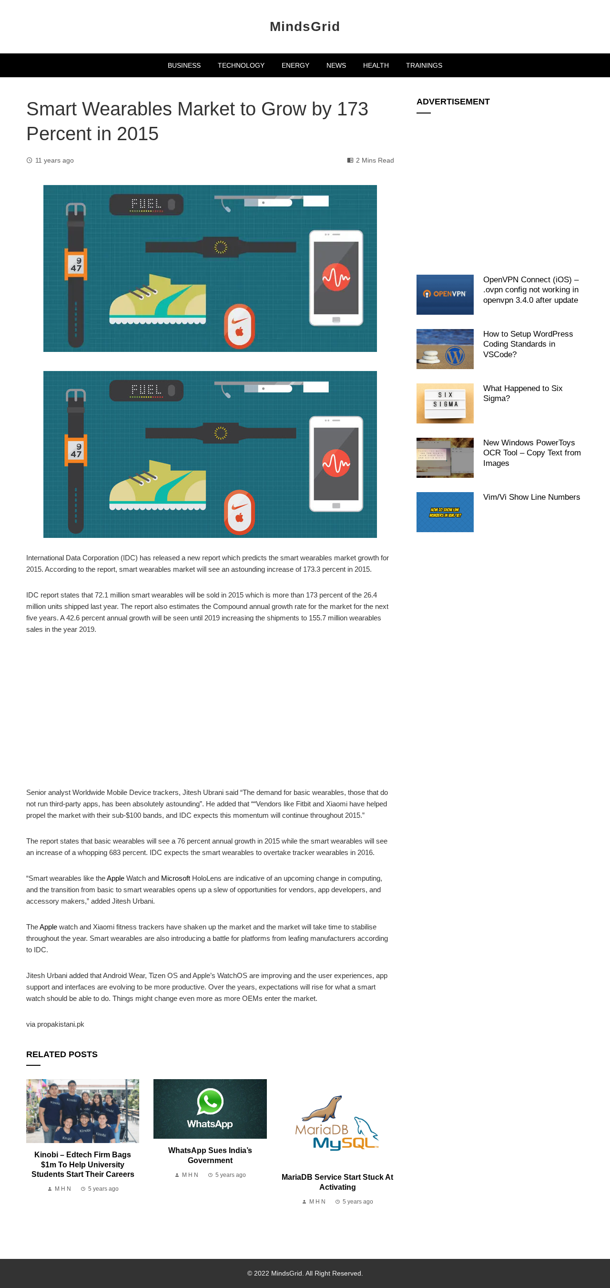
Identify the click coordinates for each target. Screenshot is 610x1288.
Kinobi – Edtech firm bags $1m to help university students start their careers (82, 1165)
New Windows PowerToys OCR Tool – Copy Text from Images (532, 452)
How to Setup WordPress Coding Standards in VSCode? (528, 344)
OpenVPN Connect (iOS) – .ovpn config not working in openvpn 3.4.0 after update (531, 289)
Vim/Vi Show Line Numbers (531, 497)
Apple (115, 878)
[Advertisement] (210, 716)
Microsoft (175, 878)
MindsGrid (305, 26)
